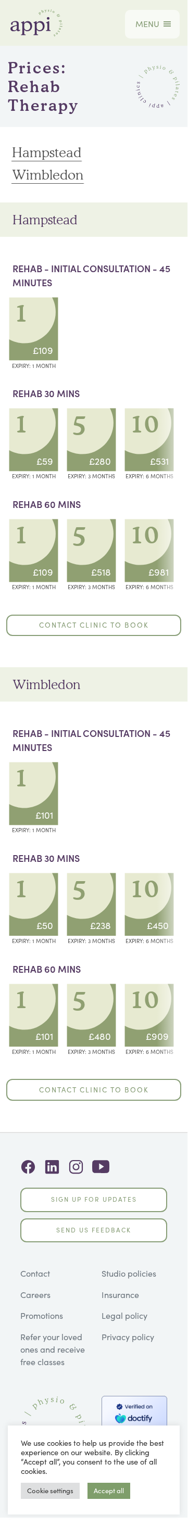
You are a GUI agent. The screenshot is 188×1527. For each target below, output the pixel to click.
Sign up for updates (94, 1199)
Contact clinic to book (94, 624)
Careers (35, 1295)
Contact (35, 1273)
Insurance (120, 1295)
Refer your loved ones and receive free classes (52, 1350)
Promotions (41, 1315)
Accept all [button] (109, 1490)
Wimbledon (47, 174)
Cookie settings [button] (50, 1490)
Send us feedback (93, 1230)
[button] (147, 24)
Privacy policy (128, 1337)
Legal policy (124, 1315)
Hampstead (46, 152)
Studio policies (129, 1273)
